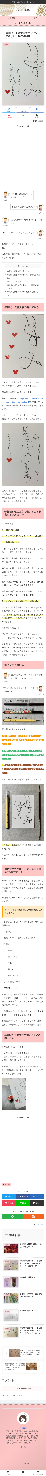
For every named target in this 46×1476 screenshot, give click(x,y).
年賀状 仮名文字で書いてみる (19, 271)
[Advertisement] (23, 162)
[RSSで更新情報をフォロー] (33, 1216)
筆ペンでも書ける (14, 281)
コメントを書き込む (23, 1388)
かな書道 (8, 1184)
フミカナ (23, 1428)
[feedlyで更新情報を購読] (12, 1216)
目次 (20, 266)
